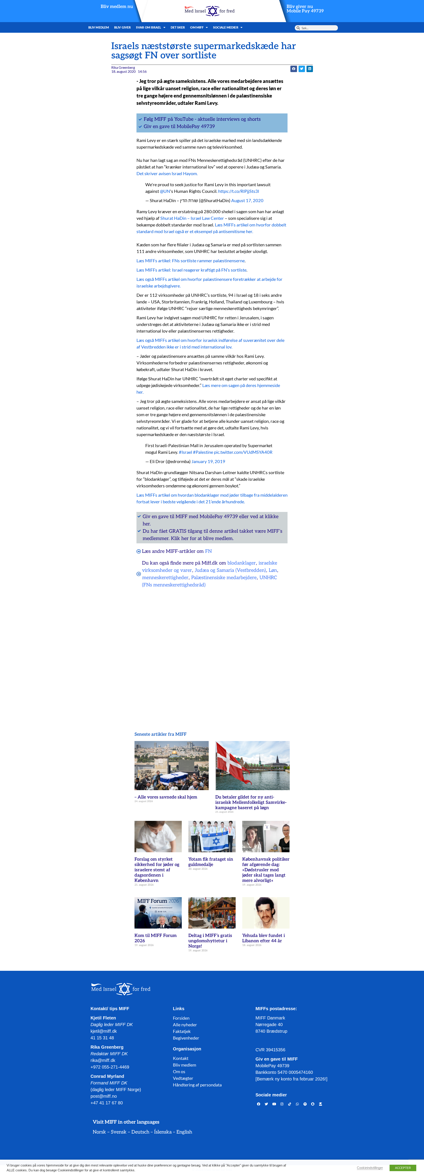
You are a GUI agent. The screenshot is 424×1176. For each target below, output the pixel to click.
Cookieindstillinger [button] (370, 1168)
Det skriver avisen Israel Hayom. (167, 173)
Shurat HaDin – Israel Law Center (192, 218)
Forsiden (181, 1018)
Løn (273, 570)
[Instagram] (282, 1104)
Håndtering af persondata (197, 1084)
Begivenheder (186, 1037)
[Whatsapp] (297, 1104)
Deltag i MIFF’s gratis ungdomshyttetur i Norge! (210, 941)
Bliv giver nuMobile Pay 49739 (305, 9)
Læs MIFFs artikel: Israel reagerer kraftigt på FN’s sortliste (191, 269)
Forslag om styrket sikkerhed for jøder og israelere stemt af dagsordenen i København (156, 870)
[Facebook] (259, 1104)
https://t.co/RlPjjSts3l (238, 191)
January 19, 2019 (208, 461)
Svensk (119, 1132)
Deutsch (140, 1132)
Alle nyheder (185, 1024)
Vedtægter (183, 1078)
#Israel (185, 452)
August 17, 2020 (247, 200)
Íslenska (163, 1132)
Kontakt (180, 1058)
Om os (179, 1071)
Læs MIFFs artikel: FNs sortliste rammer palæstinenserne (190, 260)
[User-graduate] (320, 1104)
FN (208, 551)
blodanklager (241, 563)
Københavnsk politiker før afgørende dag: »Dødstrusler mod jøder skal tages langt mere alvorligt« (266, 870)
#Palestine (203, 452)
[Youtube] (274, 1104)
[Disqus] (212, 648)
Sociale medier (225, 27)
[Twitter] (266, 1104)
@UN (165, 191)
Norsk (99, 1132)
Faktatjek (182, 1031)
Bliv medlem (98, 27)
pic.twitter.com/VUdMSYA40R (243, 452)
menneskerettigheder (165, 577)
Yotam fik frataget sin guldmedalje (210, 862)
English (184, 1132)
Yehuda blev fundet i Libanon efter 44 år (263, 938)
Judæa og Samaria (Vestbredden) (230, 570)
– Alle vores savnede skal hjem (165, 797)
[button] (293, 69)
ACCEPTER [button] (403, 1168)
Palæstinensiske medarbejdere (224, 577)
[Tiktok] (289, 1104)
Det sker (178, 27)
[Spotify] (305, 1104)
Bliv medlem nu (117, 6)
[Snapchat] (313, 1104)
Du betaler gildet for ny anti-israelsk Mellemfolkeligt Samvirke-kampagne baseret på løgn (251, 802)
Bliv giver (122, 27)
